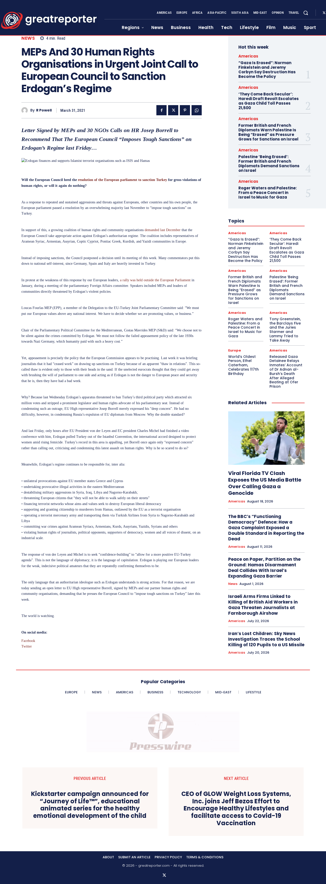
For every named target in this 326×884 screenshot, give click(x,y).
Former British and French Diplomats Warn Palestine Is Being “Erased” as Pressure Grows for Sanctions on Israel (268, 132)
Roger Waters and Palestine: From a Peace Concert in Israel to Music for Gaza (267, 192)
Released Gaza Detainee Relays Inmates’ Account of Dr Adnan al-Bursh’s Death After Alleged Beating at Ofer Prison (285, 371)
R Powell (44, 110)
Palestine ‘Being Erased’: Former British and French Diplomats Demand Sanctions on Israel (269, 163)
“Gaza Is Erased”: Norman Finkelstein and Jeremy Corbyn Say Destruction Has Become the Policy (267, 69)
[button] (306, 13)
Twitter (26, 646)
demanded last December (163, 230)
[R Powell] (25, 110)
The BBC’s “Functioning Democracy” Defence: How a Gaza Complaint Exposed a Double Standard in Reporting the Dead (266, 527)
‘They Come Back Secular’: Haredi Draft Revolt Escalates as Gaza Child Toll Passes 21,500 (268, 100)
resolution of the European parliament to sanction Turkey (122, 180)
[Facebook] (161, 110)
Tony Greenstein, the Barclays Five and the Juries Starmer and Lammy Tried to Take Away (285, 329)
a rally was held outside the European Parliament (155, 280)
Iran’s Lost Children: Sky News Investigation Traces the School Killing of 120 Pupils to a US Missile (266, 639)
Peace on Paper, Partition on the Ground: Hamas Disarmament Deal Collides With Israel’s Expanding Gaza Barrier (264, 567)
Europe (234, 350)
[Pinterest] (185, 110)
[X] (173, 110)
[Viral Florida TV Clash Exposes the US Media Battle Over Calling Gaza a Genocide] (266, 438)
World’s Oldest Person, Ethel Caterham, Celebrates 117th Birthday (243, 365)
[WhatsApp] (197, 110)
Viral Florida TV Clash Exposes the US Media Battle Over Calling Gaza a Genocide (264, 483)
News (28, 38)
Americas (248, 56)
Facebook (28, 641)
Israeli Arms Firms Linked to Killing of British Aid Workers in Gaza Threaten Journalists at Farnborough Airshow (263, 604)
